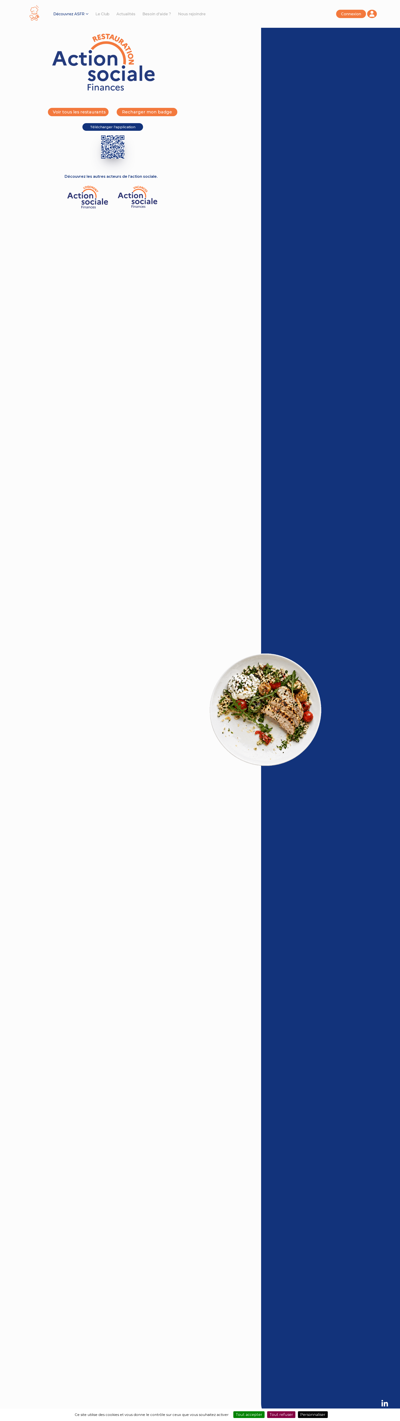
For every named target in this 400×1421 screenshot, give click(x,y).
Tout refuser (281, 1414)
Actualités (125, 14)
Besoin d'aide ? (156, 14)
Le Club (102, 14)
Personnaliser (312, 1414)
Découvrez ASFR (68, 14)
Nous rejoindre (192, 14)
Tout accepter (249, 1414)
